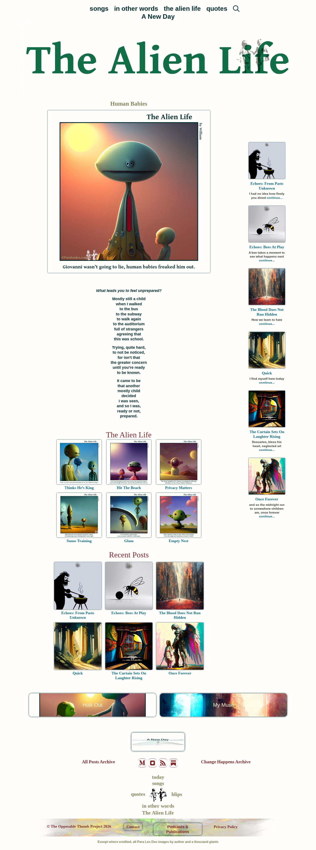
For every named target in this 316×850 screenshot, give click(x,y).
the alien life (182, 8)
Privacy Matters (178, 488)
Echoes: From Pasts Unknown (77, 615)
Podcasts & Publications (177, 829)
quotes (216, 8)
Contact (133, 827)
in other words (136, 8)
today (158, 777)
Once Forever (180, 673)
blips (177, 794)
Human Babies (128, 103)
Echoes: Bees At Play (128, 613)
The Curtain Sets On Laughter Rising (129, 675)
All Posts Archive (98, 761)
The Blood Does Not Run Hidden (180, 615)
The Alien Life (129, 434)
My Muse (223, 705)
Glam (128, 541)
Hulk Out (93, 705)
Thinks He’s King (79, 488)
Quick (78, 673)
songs (99, 8)
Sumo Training (79, 541)
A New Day (158, 16)
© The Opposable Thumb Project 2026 (79, 826)
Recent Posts (129, 555)
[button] (236, 6)
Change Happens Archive (225, 761)
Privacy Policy (226, 827)
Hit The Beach (129, 488)
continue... (274, 197)
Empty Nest (178, 541)
